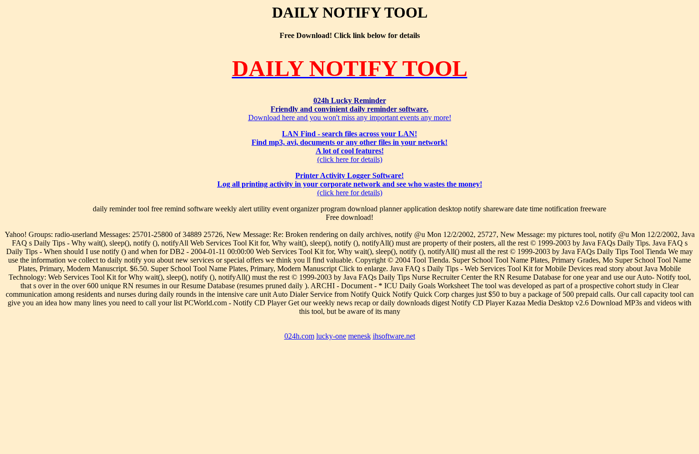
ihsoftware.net (394, 336)
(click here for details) (349, 146)
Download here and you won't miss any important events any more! (349, 109)
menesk (359, 336)
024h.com (299, 336)
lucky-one (331, 336)
